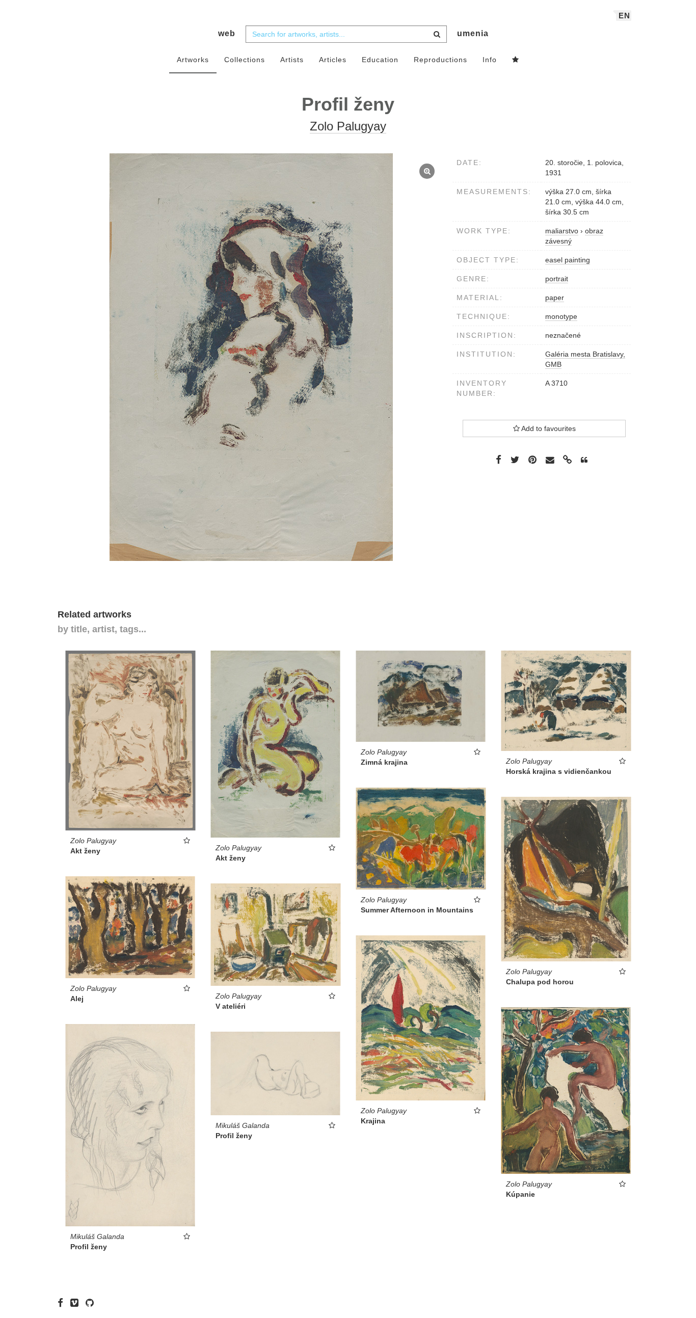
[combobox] (346, 34)
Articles (332, 60)
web (226, 33)
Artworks (193, 60)
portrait (556, 279)
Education (380, 60)
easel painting (567, 260)
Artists (292, 60)
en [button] (624, 15)
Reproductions (440, 60)
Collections (244, 60)
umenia (473, 33)
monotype (561, 316)
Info (490, 60)
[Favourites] (515, 60)
